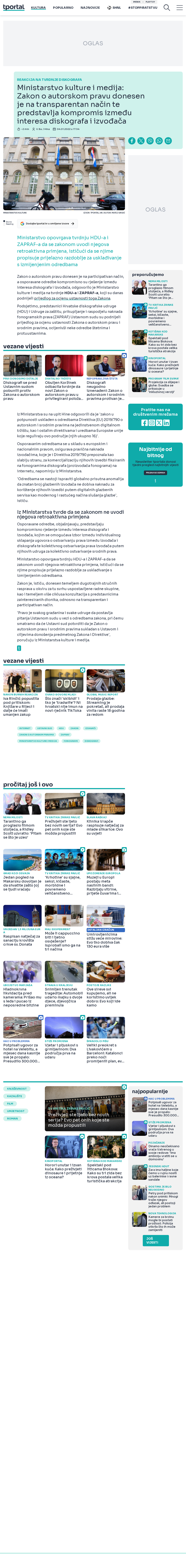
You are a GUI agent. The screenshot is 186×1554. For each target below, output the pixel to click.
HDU (61, 728)
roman (12, 1118)
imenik (136, 2)
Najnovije (90, 8)
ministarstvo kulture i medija (38, 741)
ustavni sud (44, 728)
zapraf (65, 734)
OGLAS (93, 43)
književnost (17, 1088)
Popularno (63, 8)
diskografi (91, 741)
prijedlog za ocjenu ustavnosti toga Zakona (72, 298)
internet (25, 728)
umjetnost (16, 1111)
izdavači (90, 728)
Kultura (38, 8)
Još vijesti (152, 1240)
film (10, 1103)
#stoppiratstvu (142, 8)
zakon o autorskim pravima (36, 734)
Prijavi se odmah (155, 473)
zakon (74, 728)
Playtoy (150, 2)
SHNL (117, 8)
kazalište (14, 1096)
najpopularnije (150, 1092)
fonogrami (71, 741)
